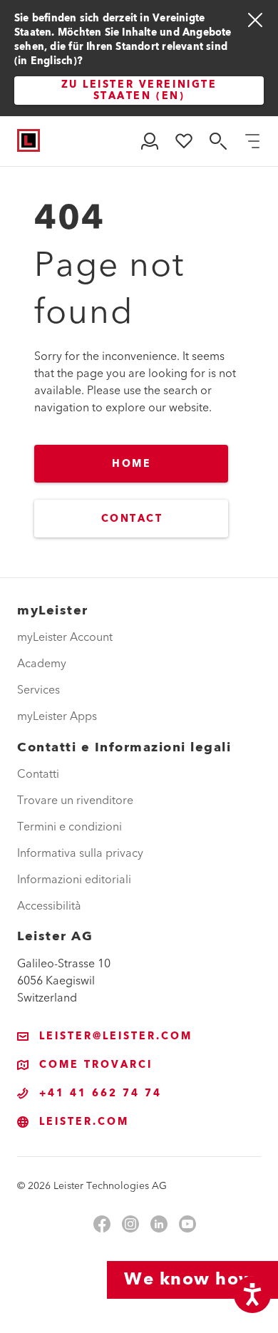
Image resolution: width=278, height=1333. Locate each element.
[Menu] (252, 141)
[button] (149, 141)
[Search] (218, 141)
